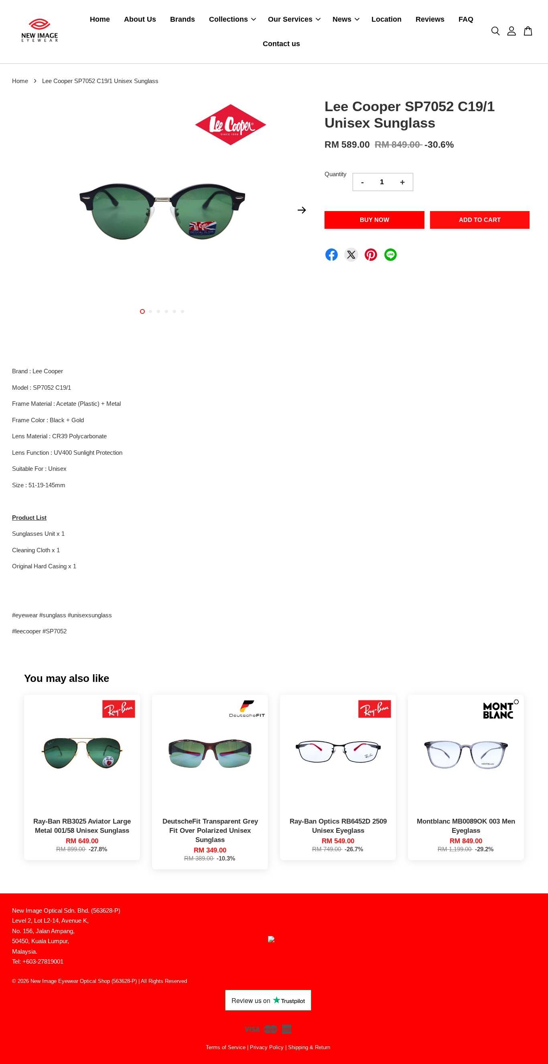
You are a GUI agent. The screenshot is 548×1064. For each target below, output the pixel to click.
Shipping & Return (309, 1047)
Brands (182, 19)
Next (302, 210)
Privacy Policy (267, 1047)
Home (100, 19)
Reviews (430, 19)
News (342, 19)
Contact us (281, 44)
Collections (228, 19)
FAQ (466, 19)
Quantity (336, 174)
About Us (140, 19)
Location (386, 19)
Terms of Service (226, 1047)
